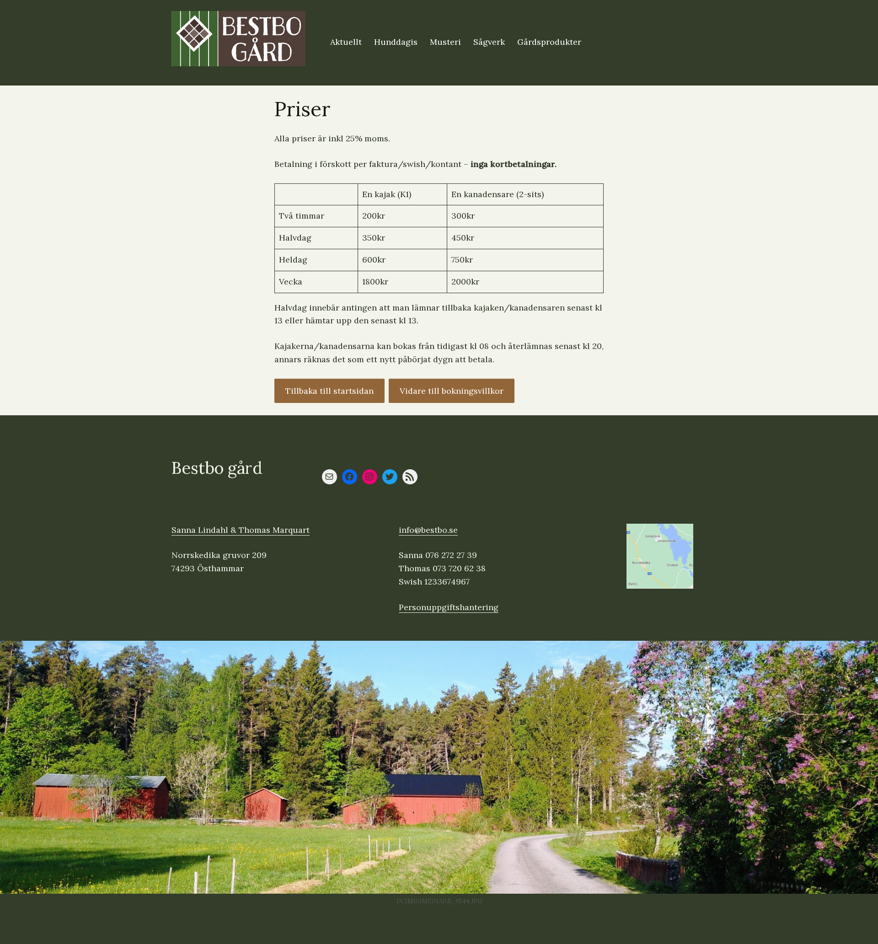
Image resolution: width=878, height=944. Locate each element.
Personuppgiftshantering (448, 607)
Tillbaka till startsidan (329, 391)
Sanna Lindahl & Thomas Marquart (240, 530)
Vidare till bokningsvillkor (451, 391)
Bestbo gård (216, 467)
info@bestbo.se (428, 530)
